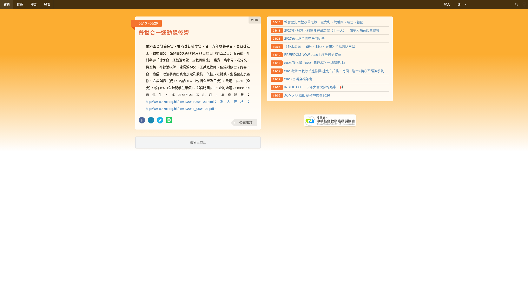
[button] (142, 121)
